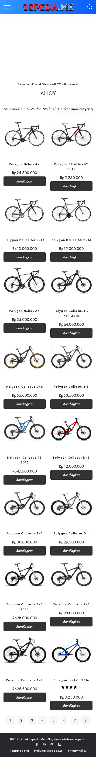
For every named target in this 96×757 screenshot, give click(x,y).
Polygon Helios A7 (24, 164)
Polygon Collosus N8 (71, 386)
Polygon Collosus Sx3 (71, 604)
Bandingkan (24, 181)
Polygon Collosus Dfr (71, 533)
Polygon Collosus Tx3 (25, 533)
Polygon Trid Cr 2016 (71, 680)
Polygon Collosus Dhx (24, 386)
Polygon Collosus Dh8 (71, 457)
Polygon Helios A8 (24, 311)
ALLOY (56, 84)
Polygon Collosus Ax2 (24, 680)
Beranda (23, 84)
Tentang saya (19, 750)
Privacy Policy (77, 750)
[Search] (90, 7)
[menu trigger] (9, 7)
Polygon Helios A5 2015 (71, 240)
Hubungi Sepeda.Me (48, 750)
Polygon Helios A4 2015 (25, 240)
